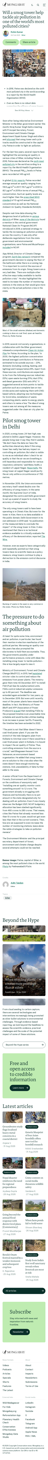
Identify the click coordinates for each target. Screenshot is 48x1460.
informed (11, 139)
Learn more (18, 1088)
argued (17, 711)
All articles (11, 1291)
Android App (31, 1428)
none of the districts (29, 219)
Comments (11, 42)
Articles (6, 1373)
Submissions (31, 1382)
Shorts (6, 1382)
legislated (37, 673)
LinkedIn (29, 1403)
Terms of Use (31, 1386)
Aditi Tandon (17, 883)
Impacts (29, 1373)
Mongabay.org (9, 1411)
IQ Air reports (18, 180)
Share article (29, 42)
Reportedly (32, 468)
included (7, 247)
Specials (7, 1378)
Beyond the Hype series (17, 1045)
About (28, 1365)
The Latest (8, 1390)
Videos (6, 1365)
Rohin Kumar (17, 32)
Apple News (31, 1432)
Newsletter (18, 1332)
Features (7, 1386)
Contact (29, 1369)
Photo (5, 866)
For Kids (6, 1407)
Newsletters (31, 1378)
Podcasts (7, 1369)
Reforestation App (11, 1415)
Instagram (30, 1407)
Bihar (23, 35)
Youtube (29, 1411)
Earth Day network (21, 257)
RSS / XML (30, 1436)
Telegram (30, 1423)
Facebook (30, 1419)
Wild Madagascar (11, 1403)
